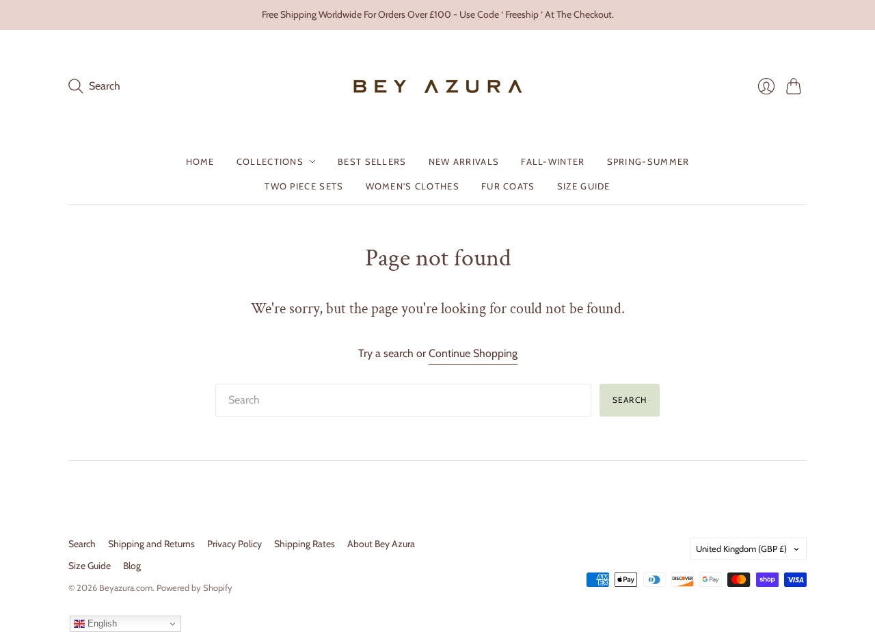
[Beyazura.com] (437, 86)
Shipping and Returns (151, 544)
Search (629, 400)
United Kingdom (741, 548)
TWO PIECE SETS (304, 186)
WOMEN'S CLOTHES (413, 186)
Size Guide (89, 565)
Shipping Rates (304, 544)
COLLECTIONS (270, 161)
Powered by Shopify (194, 587)
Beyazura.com (125, 587)
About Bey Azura (381, 544)
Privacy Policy (234, 544)
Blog (132, 565)
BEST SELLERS (372, 161)
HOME (200, 161)
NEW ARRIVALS (464, 161)
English (101, 623)
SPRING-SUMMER (648, 161)
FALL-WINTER (552, 161)
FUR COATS (508, 186)
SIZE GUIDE (583, 186)
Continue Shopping (473, 353)
